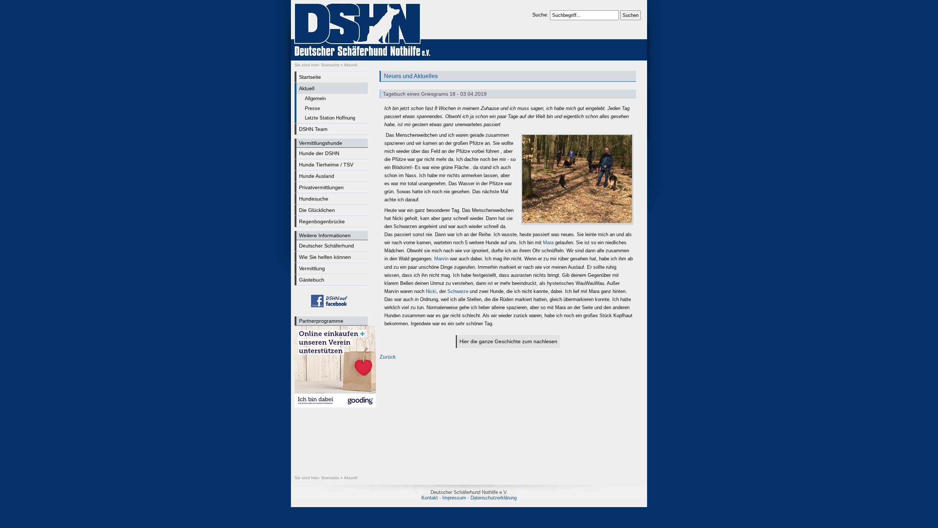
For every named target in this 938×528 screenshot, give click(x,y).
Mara (548, 242)
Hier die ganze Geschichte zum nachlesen (508, 341)
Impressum (454, 497)
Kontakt (429, 497)
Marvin (440, 258)
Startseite (330, 65)
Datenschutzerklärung (493, 497)
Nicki (431, 291)
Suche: (541, 15)
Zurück (388, 357)
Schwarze (457, 291)
